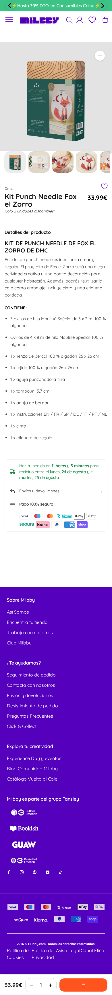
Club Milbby (19, 643)
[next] (102, 5)
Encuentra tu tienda (27, 622)
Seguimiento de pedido (31, 675)
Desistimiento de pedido (32, 706)
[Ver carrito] (105, 19)
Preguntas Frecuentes (30, 716)
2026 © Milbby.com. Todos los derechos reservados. (56, 944)
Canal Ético (92, 950)
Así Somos (18, 612)
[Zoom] (100, 56)
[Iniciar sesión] (79, 19)
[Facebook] (9, 872)
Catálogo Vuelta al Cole (32, 779)
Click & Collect (21, 726)
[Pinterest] (34, 872)
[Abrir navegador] (9, 19)
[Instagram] (22, 872)
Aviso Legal (68, 950)
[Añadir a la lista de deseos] (104, 186)
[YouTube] (47, 872)
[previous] (10, 5)
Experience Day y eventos (34, 758)
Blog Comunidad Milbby (32, 768)
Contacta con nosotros (31, 685)
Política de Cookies (18, 954)
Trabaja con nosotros (30, 632)
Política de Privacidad (43, 954)
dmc (9, 188)
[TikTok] (60, 872)
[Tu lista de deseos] (92, 19)
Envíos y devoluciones (30, 695)
